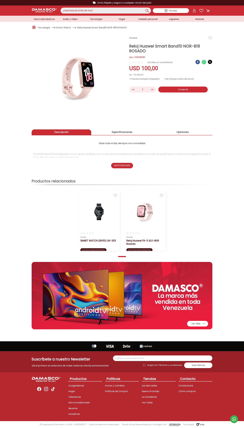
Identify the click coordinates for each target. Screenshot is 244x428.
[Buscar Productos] (147, 11)
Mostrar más (122, 165)
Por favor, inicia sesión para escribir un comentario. (160, 62)
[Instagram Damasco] (46, 389)
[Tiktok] (53, 389)
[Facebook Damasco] (39, 389)
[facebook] (197, 62)
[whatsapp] (204, 62)
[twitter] (210, 62)
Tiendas (172, 10)
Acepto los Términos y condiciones (164, 365)
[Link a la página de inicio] (34, 27)
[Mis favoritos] (201, 10)
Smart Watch (63, 27)
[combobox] (106, 11)
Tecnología (44, 27)
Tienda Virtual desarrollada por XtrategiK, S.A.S (144, 424)
